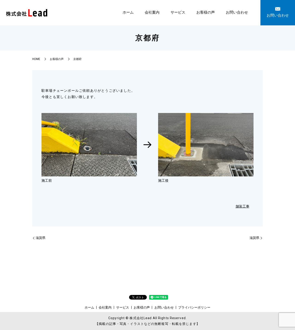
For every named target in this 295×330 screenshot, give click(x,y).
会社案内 (152, 12)
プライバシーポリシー (194, 307)
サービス (178, 12)
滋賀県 (40, 238)
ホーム (128, 12)
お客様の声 (205, 12)
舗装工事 (242, 206)
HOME (36, 59)
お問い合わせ (237, 12)
